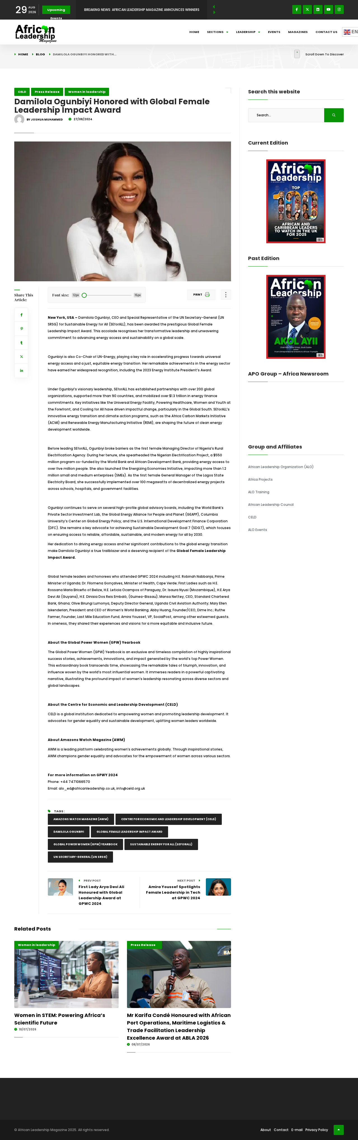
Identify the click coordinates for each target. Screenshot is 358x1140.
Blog (40, 54)
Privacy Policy (316, 1129)
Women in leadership (86, 91)
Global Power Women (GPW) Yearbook (85, 844)
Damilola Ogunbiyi (68, 832)
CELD (22, 91)
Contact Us (326, 32)
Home (194, 32)
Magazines (298, 32)
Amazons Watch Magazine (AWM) (81, 819)
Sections (215, 32)
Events (274, 32)
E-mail (297, 1129)
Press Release (47, 91)
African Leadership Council (271, 504)
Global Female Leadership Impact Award (129, 832)
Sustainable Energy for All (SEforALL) (161, 844)
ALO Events (257, 529)
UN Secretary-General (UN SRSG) (80, 857)
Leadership (245, 32)
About (265, 1129)
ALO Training (258, 492)
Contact (281, 1129)
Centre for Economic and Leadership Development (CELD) (168, 819)
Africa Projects (260, 479)
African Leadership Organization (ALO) (281, 466)
